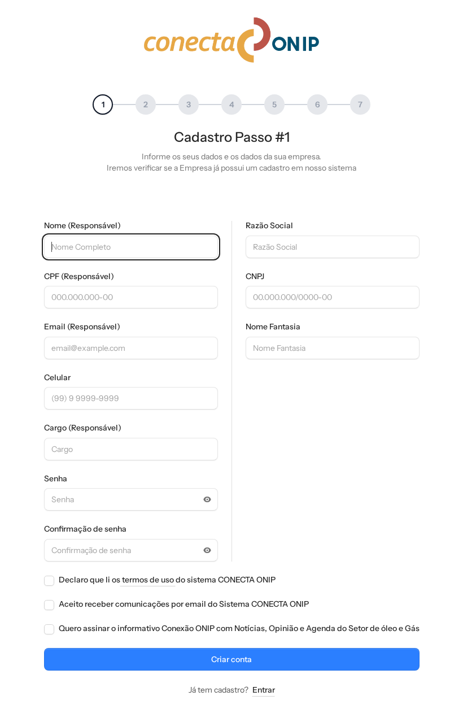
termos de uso (148, 580)
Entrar (263, 690)
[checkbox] (49, 581)
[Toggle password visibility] (207, 499)
